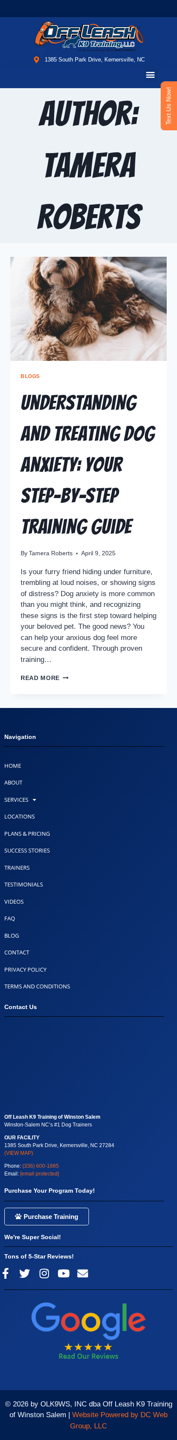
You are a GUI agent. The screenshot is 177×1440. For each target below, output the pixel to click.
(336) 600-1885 (40, 1166)
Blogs (30, 376)
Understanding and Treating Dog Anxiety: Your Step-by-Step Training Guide (88, 465)
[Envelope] (82, 1273)
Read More (45, 678)
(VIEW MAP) (18, 1153)
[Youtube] (63, 1273)
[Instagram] (44, 1273)
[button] (150, 75)
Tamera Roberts (51, 553)
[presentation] (88, 309)
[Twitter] (24, 1273)
